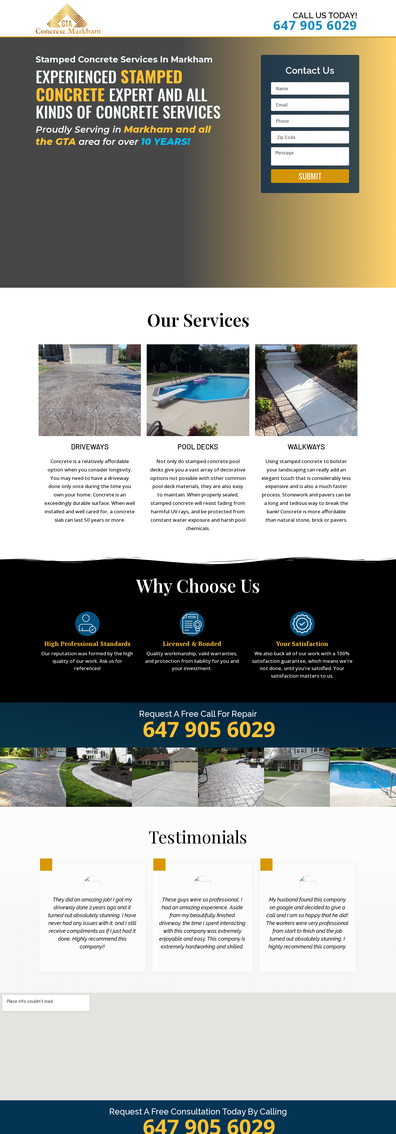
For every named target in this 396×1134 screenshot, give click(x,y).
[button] (5, 778)
